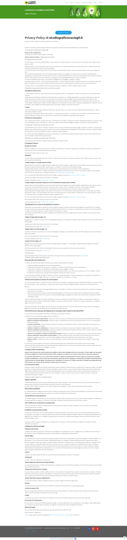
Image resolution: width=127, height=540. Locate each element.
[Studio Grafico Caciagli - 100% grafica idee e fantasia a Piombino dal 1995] (30, 2)
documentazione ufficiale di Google (65, 172)
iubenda (27, 515)
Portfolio (78, 2)
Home (66, 2)
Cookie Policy (84, 255)
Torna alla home (63, 32)
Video (95, 2)
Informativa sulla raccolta (55, 538)
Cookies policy (34, 531)
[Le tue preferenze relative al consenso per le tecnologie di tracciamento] (124, 537)
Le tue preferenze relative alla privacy (67, 538)
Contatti (100, 2)
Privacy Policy (45, 180)
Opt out (52, 180)
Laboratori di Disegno (87, 2)
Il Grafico (72, 2)
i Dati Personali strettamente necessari (60, 515)
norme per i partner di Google (77, 175)
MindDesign (32, 530)
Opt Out (52, 202)
